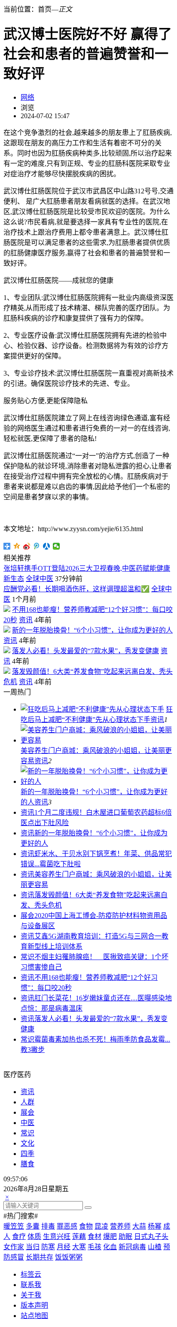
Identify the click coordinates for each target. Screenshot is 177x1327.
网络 (27, 97)
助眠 (125, 1236)
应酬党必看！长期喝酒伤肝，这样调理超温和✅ (76, 589)
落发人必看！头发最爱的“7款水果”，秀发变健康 (85, 650)
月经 (63, 1247)
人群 (27, 1102)
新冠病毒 (132, 1247)
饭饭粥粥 (68, 1257)
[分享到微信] (56, 546)
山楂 (155, 1247)
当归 (33, 1247)
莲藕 (79, 1236)
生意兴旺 (56, 1236)
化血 (110, 1247)
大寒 (79, 1247)
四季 (27, 1153)
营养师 (120, 1226)
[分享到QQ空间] (17, 546)
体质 (34, 1236)
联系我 (31, 1284)
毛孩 (94, 1247)
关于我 (31, 1295)
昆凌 (101, 1226)
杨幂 (155, 1226)
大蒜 (139, 1226)
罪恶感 (67, 1226)
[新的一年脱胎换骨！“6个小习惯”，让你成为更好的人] (97, 781)
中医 (27, 1122)
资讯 (26, 620)
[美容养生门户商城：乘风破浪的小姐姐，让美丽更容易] (97, 740)
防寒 (48, 1247)
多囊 (33, 1226)
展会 (27, 915)
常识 (27, 956)
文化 (27, 1143)
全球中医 (39, 578)
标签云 (31, 1274)
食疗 (19, 1236)
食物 (86, 1226)
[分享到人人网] (46, 546)
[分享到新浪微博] (27, 546)
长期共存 (39, 1257)
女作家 (13, 1247)
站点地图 (34, 1315)
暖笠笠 (13, 1226)
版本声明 (34, 1305)
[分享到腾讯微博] (36, 546)
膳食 (27, 1164)
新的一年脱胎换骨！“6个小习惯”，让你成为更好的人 (92, 630)
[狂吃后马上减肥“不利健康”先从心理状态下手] (92, 709)
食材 (94, 1236)
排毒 (48, 1226)
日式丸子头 (151, 1236)
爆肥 (110, 1236)
